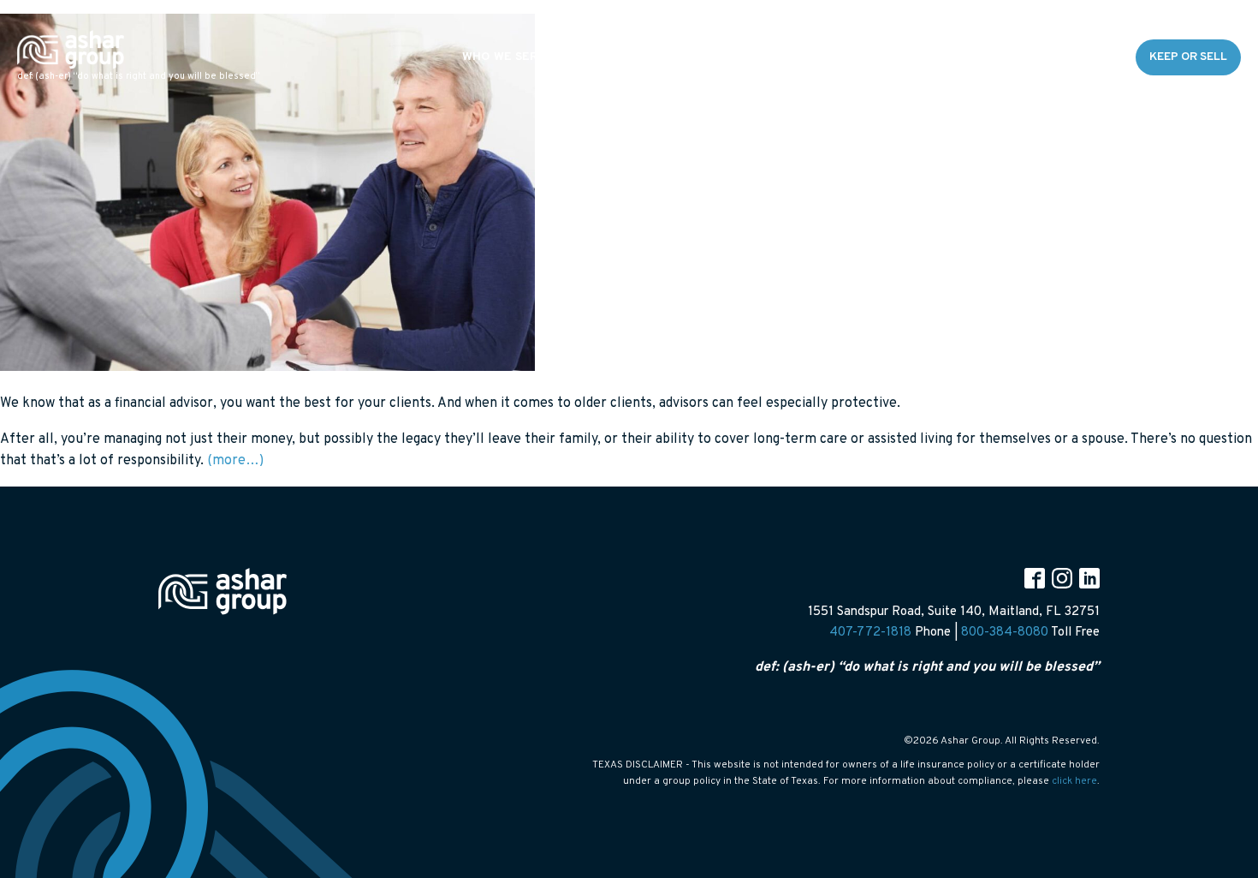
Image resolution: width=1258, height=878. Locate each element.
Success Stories (822, 57)
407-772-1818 (870, 632)
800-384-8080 (1004, 632)
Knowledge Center (965, 57)
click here (1074, 781)
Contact (1082, 57)
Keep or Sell (1188, 57)
